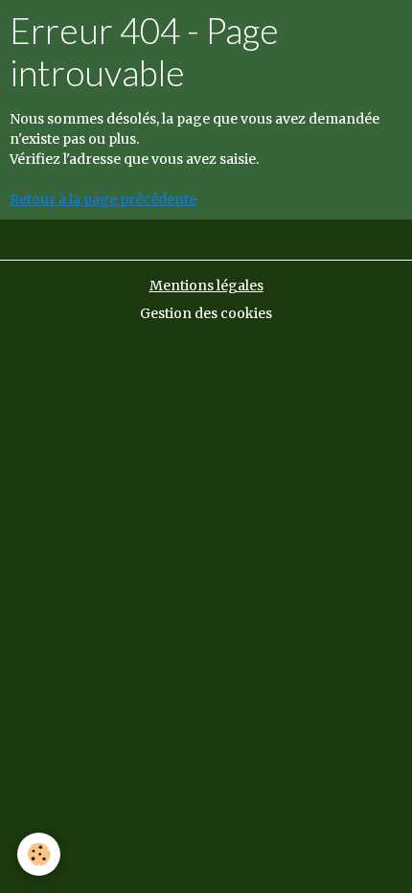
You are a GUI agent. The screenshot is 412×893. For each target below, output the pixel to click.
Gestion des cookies (206, 313)
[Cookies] (38, 854)
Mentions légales (206, 285)
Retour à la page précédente (103, 199)
